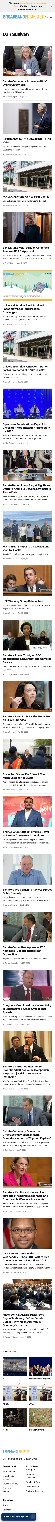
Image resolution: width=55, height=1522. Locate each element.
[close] (52, 6)
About (5, 1505)
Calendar (7, 1509)
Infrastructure (9, 1471)
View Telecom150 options (16, 1517)
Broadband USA (33, 1486)
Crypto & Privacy (10, 1483)
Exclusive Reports (34, 1491)
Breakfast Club (33, 1482)
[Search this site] (46, 17)
